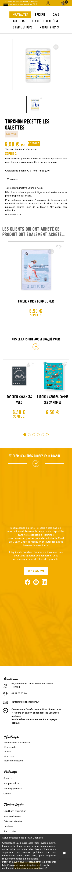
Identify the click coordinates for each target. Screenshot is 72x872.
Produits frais (49, 27)
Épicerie (40, 14)
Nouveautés (20, 14)
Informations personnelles (17, 742)
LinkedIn (44, 582)
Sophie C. (11, 153)
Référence (10, 214)
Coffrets (19, 21)
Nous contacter (36, 571)
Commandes (10, 747)
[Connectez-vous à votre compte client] (48, 3)
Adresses (9, 756)
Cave (56, 14)
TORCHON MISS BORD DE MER (36, 301)
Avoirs (7, 751)
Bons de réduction (13, 760)
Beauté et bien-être (45, 21)
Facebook (27, 582)
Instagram (36, 582)
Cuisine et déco (23, 27)
